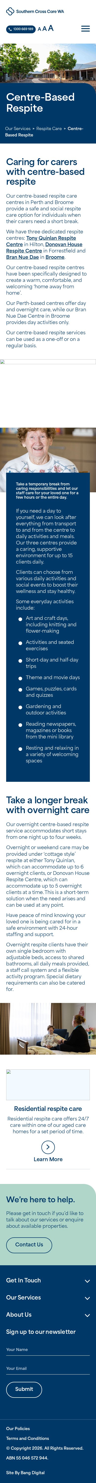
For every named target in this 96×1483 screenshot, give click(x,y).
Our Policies (18, 1429)
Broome (55, 257)
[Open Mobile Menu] (85, 29)
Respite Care (49, 129)
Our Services (18, 129)
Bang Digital (33, 1473)
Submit (24, 1389)
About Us (19, 1315)
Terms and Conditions (27, 1439)
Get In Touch (23, 1281)
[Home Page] (48, 11)
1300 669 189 (23, 29)
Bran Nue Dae (22, 257)
